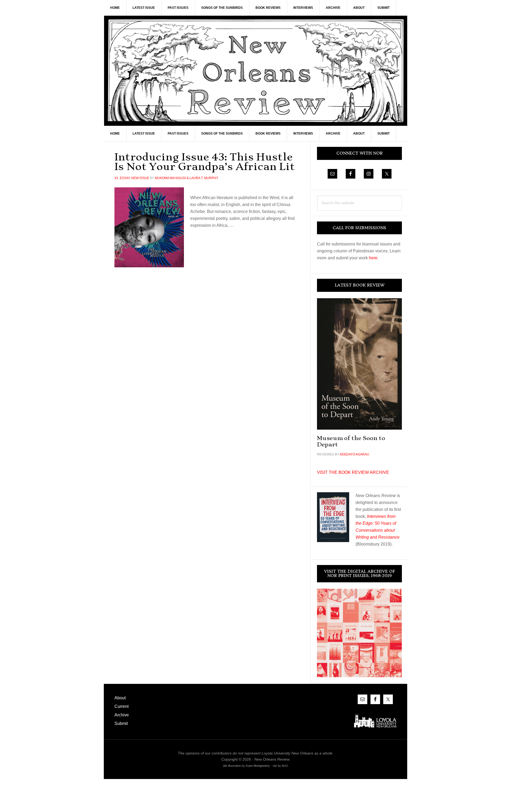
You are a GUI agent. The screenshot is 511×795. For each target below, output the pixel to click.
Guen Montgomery (258, 765)
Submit (121, 723)
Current (121, 706)
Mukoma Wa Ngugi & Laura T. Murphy (186, 178)
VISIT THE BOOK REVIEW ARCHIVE (353, 472)
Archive (121, 715)
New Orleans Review (255, 71)
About (120, 698)
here (373, 258)
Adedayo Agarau (354, 454)
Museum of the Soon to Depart (351, 441)
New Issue (140, 178)
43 (116, 178)
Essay (125, 178)
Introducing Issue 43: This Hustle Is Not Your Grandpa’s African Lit (204, 161)
